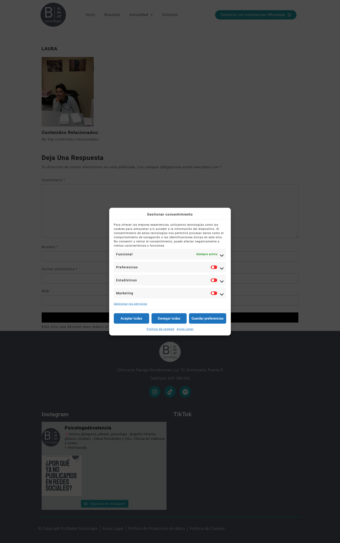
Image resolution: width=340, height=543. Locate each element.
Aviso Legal (185, 328)
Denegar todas (169, 318)
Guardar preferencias (208, 318)
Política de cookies (160, 328)
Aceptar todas (131, 318)
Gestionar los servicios (130, 303)
